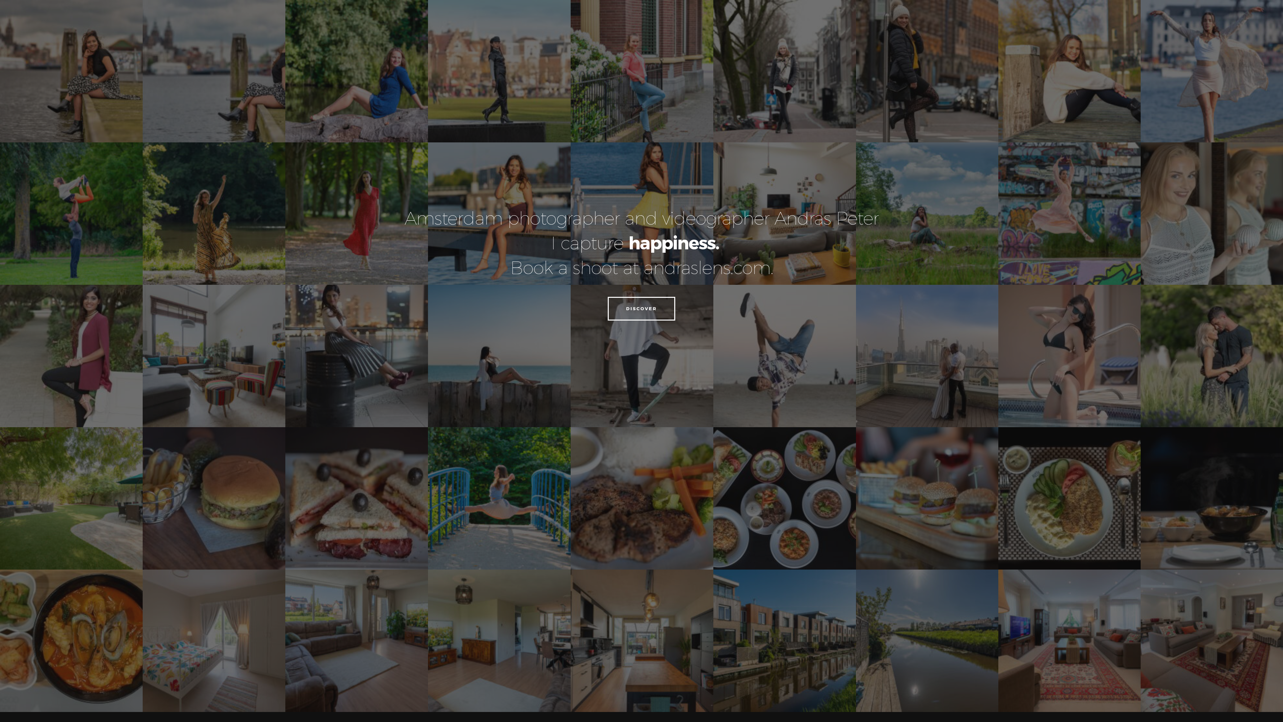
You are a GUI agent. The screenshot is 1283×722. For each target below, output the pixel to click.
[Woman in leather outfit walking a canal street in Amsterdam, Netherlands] (499, 71)
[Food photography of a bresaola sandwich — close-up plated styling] (356, 498)
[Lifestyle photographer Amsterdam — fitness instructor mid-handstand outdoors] (927, 356)
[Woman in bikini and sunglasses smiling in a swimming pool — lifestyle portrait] (1069, 356)
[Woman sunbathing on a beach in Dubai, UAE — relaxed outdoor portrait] (499, 356)
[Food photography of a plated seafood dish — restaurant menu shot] (71, 641)
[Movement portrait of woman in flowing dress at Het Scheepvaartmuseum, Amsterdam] (1212, 71)
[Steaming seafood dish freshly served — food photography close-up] (1212, 498)
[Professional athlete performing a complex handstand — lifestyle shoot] (1069, 641)
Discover (641, 308)
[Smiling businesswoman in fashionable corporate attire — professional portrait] (71, 356)
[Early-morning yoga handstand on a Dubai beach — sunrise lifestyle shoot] (642, 71)
